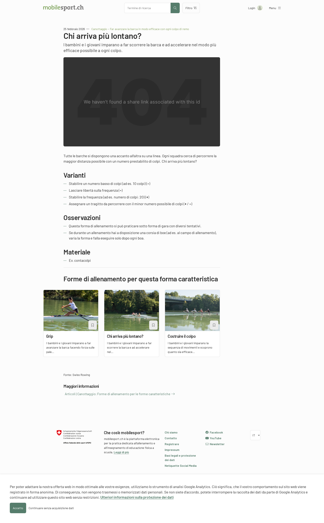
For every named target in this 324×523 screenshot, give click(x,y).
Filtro (188, 8)
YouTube (215, 438)
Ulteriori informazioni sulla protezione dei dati (137, 497)
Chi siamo (171, 432)
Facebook (216, 432)
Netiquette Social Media (181, 465)
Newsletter (217, 444)
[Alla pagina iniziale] (63, 8)
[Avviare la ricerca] (175, 8)
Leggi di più (121, 452)
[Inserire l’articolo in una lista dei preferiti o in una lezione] (92, 325)
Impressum (172, 450)
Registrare (172, 444)
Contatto (171, 438)
